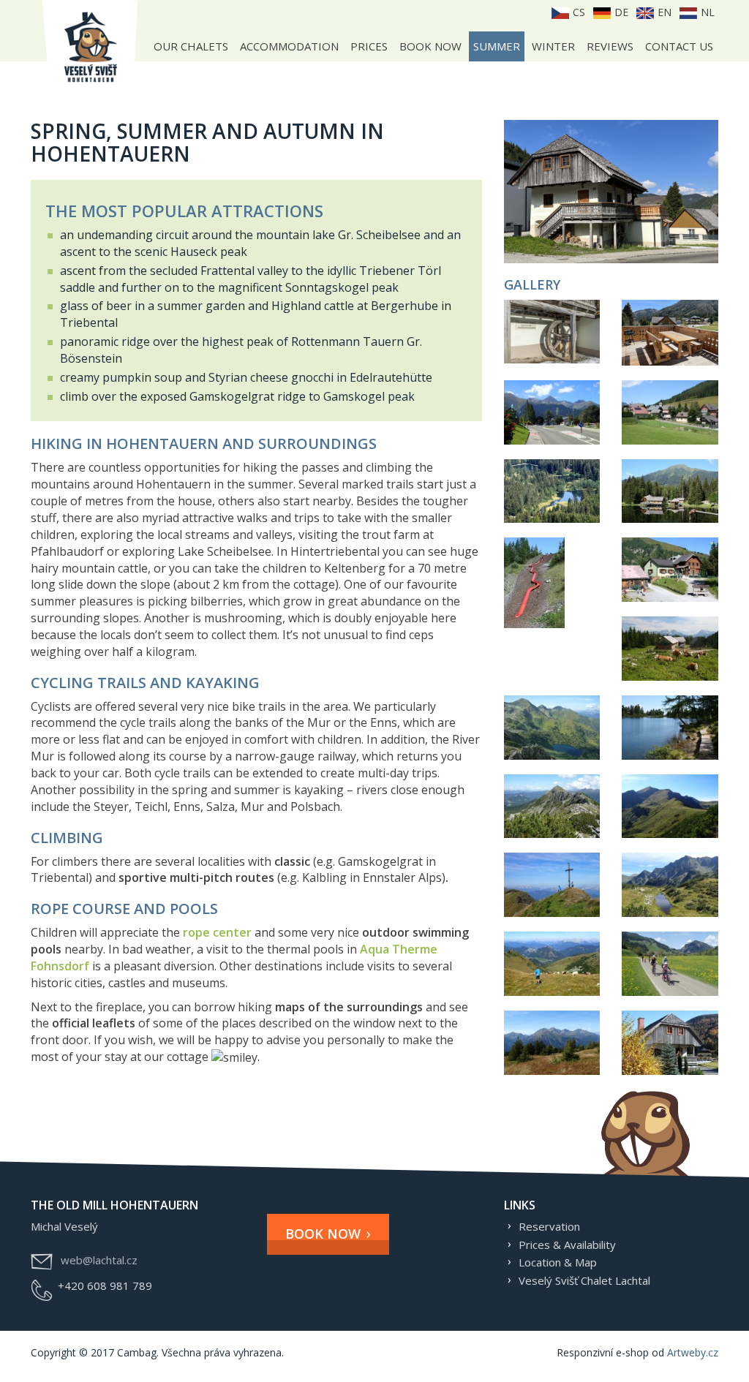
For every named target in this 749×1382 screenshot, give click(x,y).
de (619, 12)
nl (706, 12)
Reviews (610, 46)
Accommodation (289, 46)
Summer (496, 46)
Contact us (679, 46)
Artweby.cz (692, 1352)
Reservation (549, 1226)
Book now (430, 46)
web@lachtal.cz (99, 1260)
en (663, 12)
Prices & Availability (567, 1244)
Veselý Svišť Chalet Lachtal (584, 1280)
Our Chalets (191, 46)
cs (577, 12)
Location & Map (558, 1262)
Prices (369, 46)
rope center (217, 932)
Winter (553, 46)
